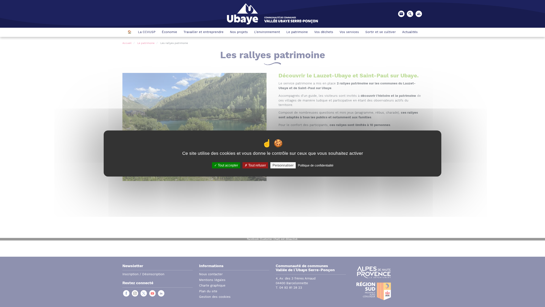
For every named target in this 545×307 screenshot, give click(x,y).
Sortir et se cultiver (380, 32)
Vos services (349, 32)
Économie (169, 32)
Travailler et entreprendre (204, 32)
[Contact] (401, 14)
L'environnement (267, 32)
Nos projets (239, 32)
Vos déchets (323, 32)
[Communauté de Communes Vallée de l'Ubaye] (272, 13)
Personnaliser (283, 165)
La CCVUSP (146, 32)
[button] (419, 14)
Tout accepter (227, 165)
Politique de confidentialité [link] (315, 165)
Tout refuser (256, 165)
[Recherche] (410, 14)
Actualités (410, 32)
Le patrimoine (297, 32)
